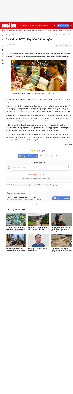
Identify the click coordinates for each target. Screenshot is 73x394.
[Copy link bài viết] (52, 155)
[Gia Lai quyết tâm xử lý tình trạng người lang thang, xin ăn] (16, 240)
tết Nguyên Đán (16, 185)
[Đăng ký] (61, 198)
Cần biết (39, 25)
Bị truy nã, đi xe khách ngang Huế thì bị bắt (37, 249)
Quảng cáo (45, 25)
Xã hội (14, 35)
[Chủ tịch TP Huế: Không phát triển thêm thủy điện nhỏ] (38, 219)
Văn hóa (60, 30)
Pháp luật (29, 30)
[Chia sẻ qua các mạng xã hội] (56, 155)
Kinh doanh (35, 30)
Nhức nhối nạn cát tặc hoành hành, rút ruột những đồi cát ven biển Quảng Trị (61, 250)
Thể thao (69, 30)
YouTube (32, 25)
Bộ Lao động (28, 185)
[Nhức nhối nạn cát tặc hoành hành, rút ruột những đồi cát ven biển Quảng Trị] (61, 240)
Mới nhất (6, 30)
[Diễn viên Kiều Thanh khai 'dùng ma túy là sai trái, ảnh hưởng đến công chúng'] (61, 219)
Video (15, 30)
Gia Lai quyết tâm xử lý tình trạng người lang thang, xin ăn (15, 249)
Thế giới (24, 30)
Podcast (25, 25)
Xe (45, 30)
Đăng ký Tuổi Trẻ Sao (63, 25)
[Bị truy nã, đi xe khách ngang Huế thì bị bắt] (38, 240)
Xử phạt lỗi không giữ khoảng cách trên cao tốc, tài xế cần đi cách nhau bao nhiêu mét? (15, 229)
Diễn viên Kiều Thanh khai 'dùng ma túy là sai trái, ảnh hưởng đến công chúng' (61, 229)
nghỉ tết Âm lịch (39, 185)
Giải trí (64, 30)
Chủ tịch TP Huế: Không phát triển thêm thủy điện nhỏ (37, 228)
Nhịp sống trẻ (53, 30)
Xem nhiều (11, 30)
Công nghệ (41, 30)
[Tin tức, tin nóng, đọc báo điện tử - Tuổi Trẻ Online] (8, 25)
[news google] (63, 45)
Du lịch (48, 30)
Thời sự (19, 30)
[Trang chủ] (2, 30)
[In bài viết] (2, 63)
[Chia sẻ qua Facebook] (47, 155)
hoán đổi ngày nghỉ (52, 185)
